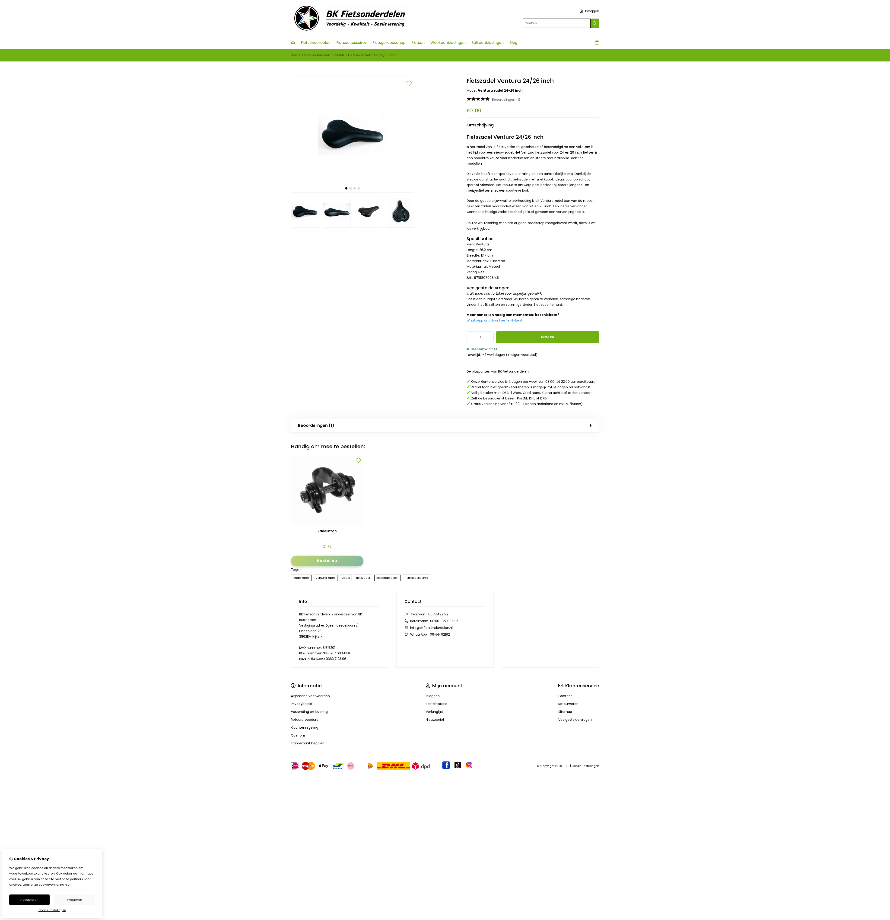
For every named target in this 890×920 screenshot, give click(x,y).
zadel (346, 578)
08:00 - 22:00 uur (444, 621)
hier (68, 884)
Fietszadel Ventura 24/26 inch (372, 55)
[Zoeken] (595, 23)
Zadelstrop (327, 531)
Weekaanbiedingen (448, 42)
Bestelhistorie (436, 703)
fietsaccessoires (416, 578)
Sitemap (565, 711)
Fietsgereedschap (389, 42)
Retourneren (568, 703)
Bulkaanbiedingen (487, 42)
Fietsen (418, 42)
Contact (565, 696)
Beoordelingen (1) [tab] (316, 425)
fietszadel (363, 578)
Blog (513, 42)
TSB (566, 766)
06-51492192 (438, 614)
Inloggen (591, 11)
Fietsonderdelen (316, 42)
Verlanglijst (434, 711)
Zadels (339, 55)
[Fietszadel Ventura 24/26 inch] (352, 191)
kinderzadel (301, 578)
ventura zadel (325, 578)
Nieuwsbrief (435, 719)
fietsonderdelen (387, 578)
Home (296, 55)
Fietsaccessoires (351, 42)
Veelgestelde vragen (575, 719)
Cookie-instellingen (585, 766)
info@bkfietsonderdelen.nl (431, 627)
